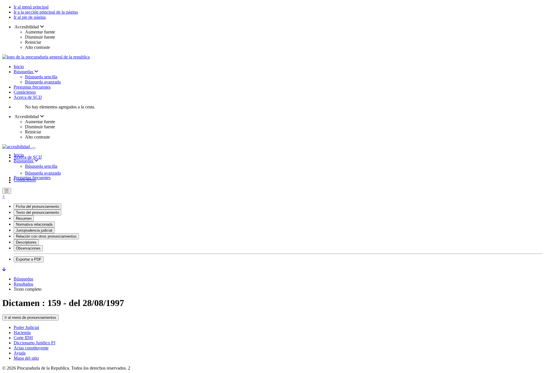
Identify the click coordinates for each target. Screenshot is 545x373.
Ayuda (20, 353)
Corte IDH (23, 337)
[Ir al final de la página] (4, 269)
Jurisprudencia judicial (34, 230)
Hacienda (22, 332)
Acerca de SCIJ (28, 97)
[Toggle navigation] (33, 148)
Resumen (24, 218)
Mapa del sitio (26, 358)
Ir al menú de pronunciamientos (30, 317)
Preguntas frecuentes (32, 87)
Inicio (19, 66)
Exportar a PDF (28, 259)
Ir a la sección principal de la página (46, 12)
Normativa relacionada (34, 224)
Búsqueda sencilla (41, 76)
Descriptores (26, 242)
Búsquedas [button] (24, 160)
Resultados (23, 284)
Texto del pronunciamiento (37, 212)
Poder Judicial (26, 327)
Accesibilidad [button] (27, 26)
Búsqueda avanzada (43, 81)
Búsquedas (24, 71)
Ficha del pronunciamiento (37, 206)
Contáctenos (25, 92)
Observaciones (28, 248)
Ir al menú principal (31, 7)
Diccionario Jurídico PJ (34, 342)
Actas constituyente (31, 347)
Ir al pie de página (30, 17)
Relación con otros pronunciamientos (46, 236)
